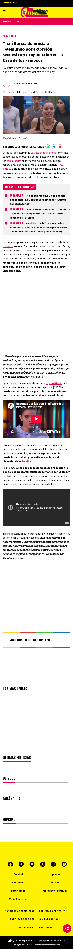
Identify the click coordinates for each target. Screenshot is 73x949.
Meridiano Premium (55, 890)
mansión (8, 246)
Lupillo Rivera (54, 383)
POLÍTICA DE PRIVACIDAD (53, 911)
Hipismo (55, 874)
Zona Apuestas (18, 899)
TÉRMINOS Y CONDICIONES (19, 911)
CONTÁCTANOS (26, 927)
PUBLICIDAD (46, 927)
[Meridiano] (34, 12)
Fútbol (55, 882)
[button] (67, 928)
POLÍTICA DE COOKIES (22, 919)
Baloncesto (18, 890)
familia (26, 461)
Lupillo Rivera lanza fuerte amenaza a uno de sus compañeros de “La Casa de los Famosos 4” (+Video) (40, 213)
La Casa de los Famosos (44, 152)
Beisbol (18, 874)
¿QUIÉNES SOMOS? (49, 919)
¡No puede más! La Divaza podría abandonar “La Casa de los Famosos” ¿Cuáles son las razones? (38, 199)
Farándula (9, 36)
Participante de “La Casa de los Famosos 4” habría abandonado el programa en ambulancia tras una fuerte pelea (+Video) (39, 227)
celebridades (14, 160)
